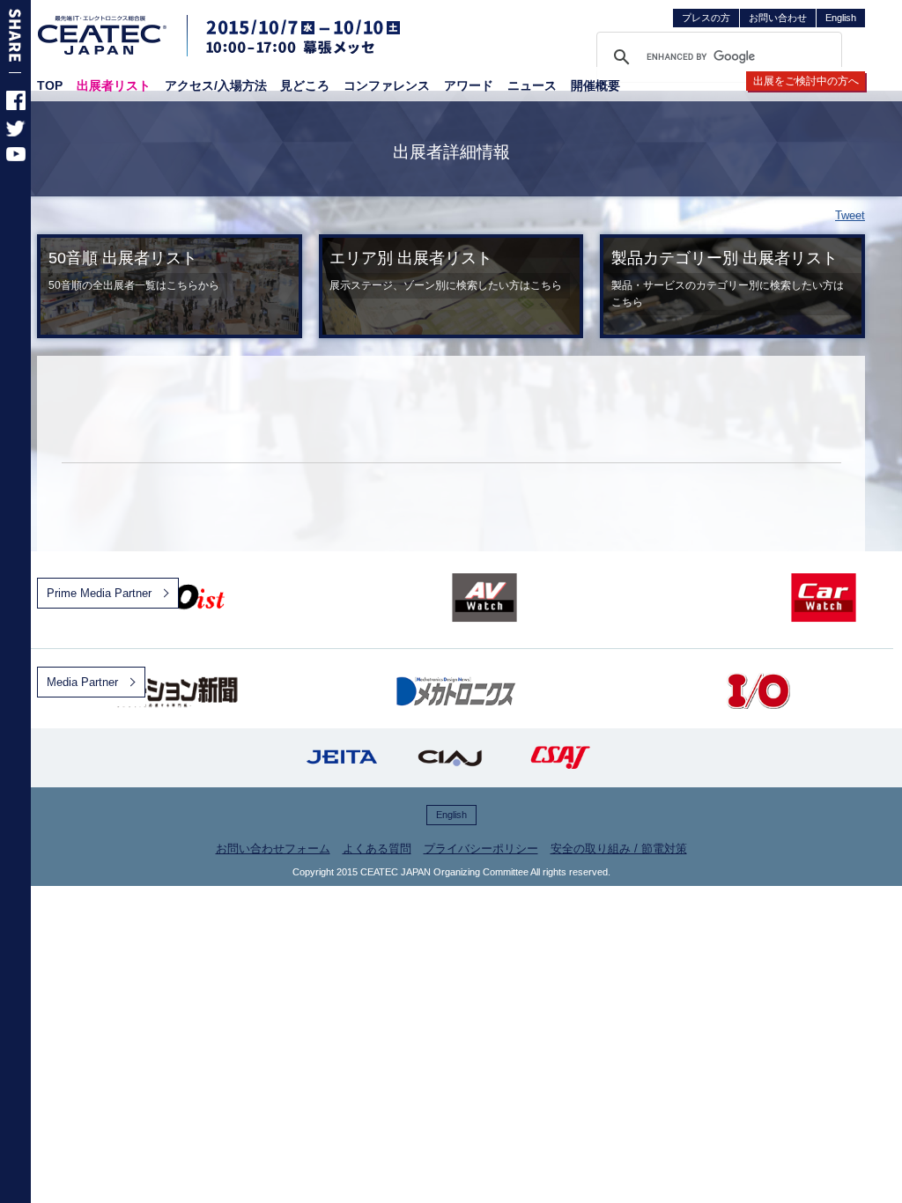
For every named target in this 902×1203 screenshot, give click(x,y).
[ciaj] (451, 758)
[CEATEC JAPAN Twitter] (16, 132)
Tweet (850, 215)
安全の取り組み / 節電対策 (619, 848)
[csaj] (560, 758)
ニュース (532, 85)
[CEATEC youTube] (16, 157)
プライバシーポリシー (481, 848)
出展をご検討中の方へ (806, 81)
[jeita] (342, 758)
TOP (50, 85)
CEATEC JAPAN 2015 (103, 35)
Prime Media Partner (99, 593)
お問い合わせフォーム (273, 848)
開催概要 (595, 85)
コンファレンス (387, 85)
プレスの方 (706, 17)
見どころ (304, 85)
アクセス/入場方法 (216, 85)
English (840, 17)
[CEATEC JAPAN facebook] (16, 106)
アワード (468, 85)
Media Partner (82, 682)
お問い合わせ (778, 17)
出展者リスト (114, 85)
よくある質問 (377, 848)
